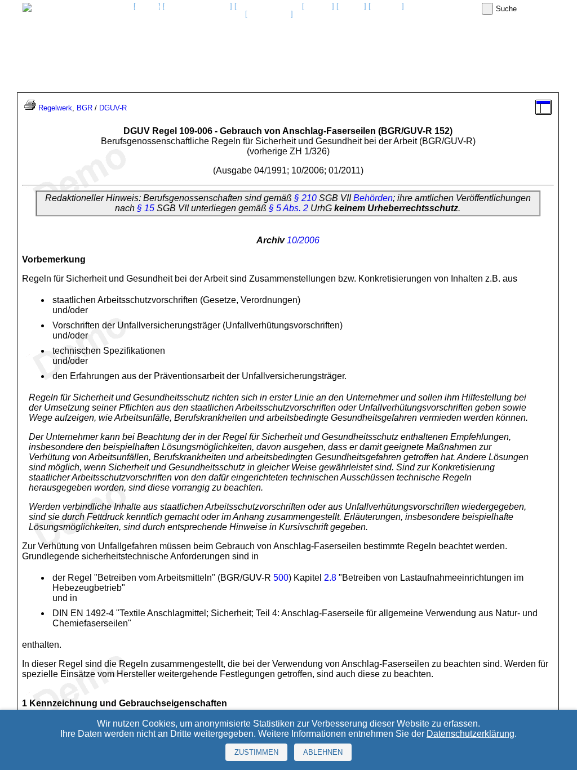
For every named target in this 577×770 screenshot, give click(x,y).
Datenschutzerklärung (470, 733)
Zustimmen (256, 752)
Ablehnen (323, 752)
